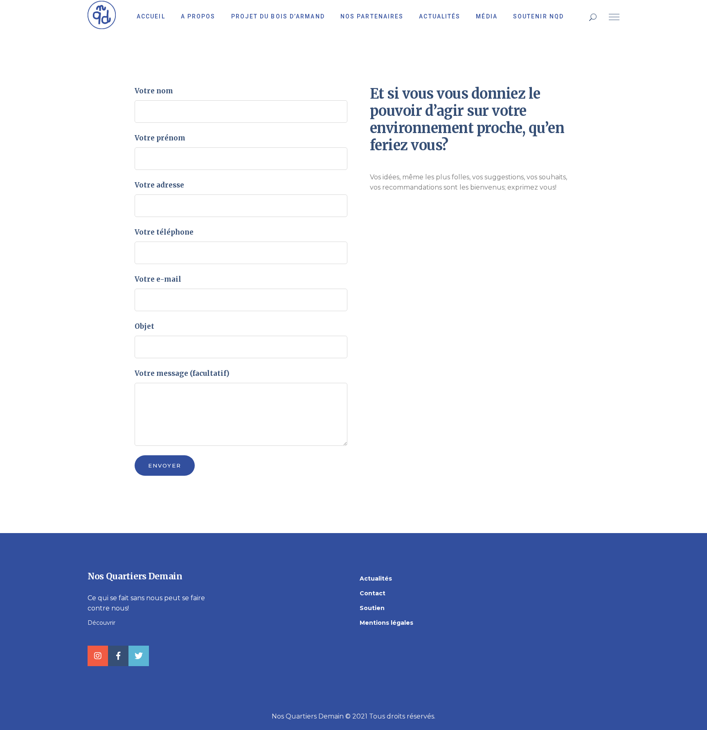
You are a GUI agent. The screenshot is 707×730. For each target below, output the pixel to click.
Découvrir (101, 622)
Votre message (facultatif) (182, 373)
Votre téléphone (164, 232)
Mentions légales (386, 622)
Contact (372, 593)
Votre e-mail (158, 279)
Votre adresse (159, 185)
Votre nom (154, 90)
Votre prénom (160, 137)
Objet (144, 326)
